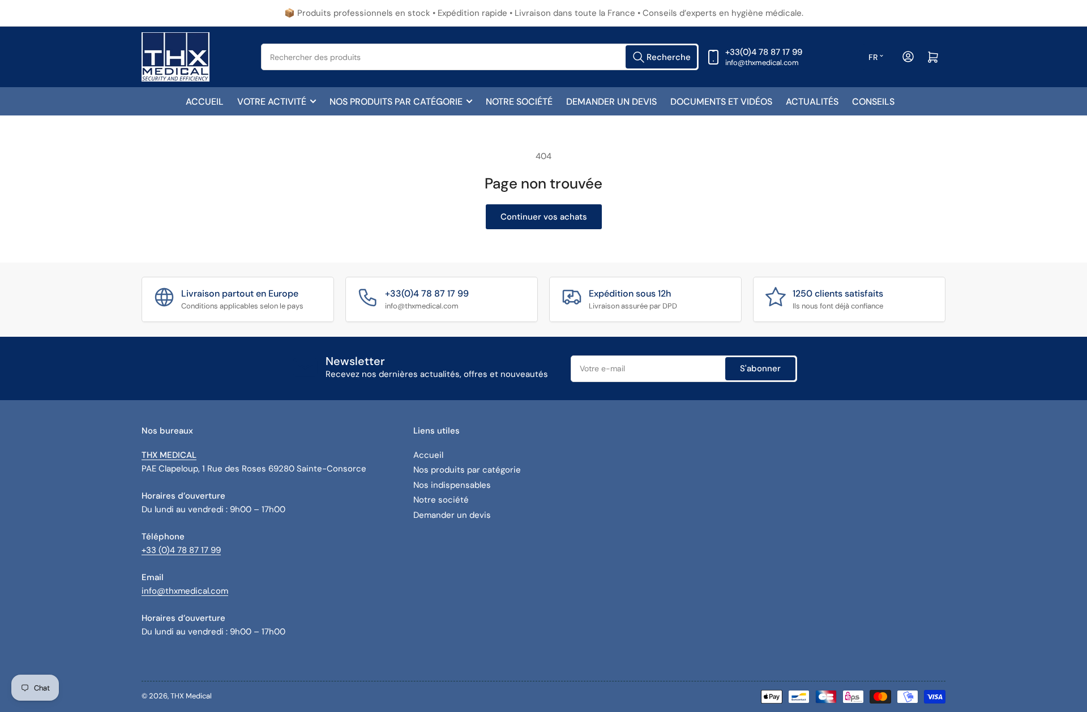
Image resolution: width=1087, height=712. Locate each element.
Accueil (205, 102)
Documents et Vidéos (721, 102)
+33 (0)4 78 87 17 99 (181, 550)
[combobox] (480, 57)
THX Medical (191, 696)
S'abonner (760, 368)
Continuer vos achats (543, 216)
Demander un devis (611, 102)
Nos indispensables (452, 485)
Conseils (873, 102)
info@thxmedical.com (185, 591)
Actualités (812, 102)
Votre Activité (271, 102)
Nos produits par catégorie (396, 102)
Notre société (519, 102)
